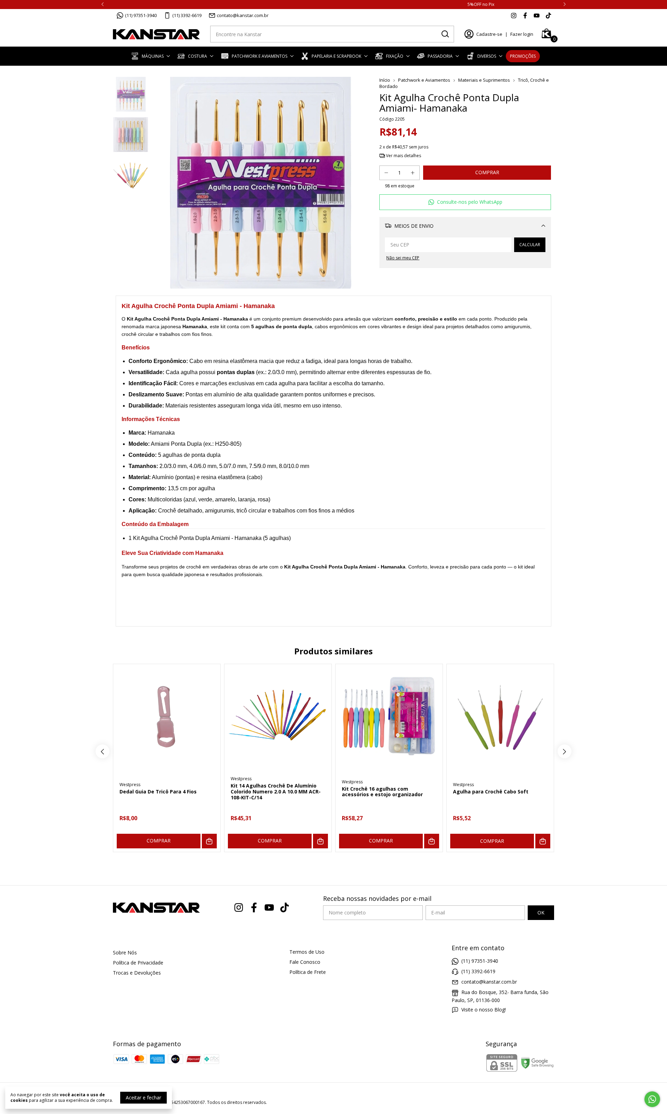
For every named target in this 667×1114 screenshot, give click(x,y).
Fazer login (521, 34)
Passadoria (440, 56)
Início (384, 80)
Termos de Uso (306, 951)
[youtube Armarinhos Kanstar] (536, 15)
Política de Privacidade (138, 962)
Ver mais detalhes (403, 156)
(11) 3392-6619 (186, 15)
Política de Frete (307, 972)
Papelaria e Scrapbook (336, 56)
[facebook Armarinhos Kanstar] (525, 15)
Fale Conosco (304, 962)
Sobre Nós (125, 952)
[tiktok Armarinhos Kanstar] (548, 15)
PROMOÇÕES (523, 56)
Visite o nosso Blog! (483, 1009)
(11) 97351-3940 (141, 15)
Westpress (130, 785)
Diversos (486, 56)
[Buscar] (445, 33)
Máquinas (153, 56)
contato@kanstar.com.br (243, 15)
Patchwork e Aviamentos (259, 56)
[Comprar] (209, 841)
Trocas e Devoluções (137, 972)
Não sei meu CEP (402, 258)
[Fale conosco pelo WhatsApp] (652, 1099)
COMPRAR (159, 840)
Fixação (394, 56)
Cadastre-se (489, 34)
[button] (465, 202)
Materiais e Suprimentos (484, 80)
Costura (197, 56)
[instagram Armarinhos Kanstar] (513, 15)
